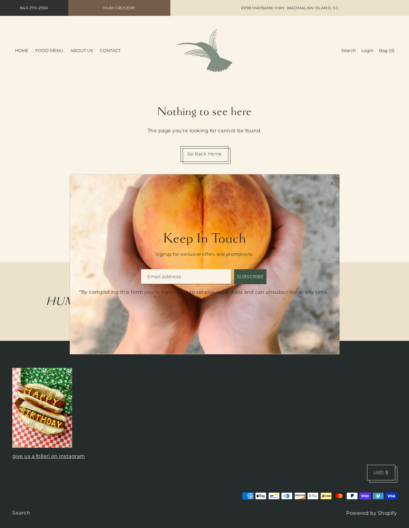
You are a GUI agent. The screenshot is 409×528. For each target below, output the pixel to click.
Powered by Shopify (371, 513)
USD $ (381, 472)
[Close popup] (332, 183)
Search (21, 513)
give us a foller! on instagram (48, 456)
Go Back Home (204, 154)
